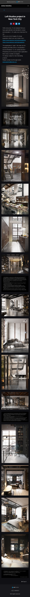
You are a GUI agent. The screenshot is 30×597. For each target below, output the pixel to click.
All (4, 10)
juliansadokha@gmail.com (10, 62)
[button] (24, 581)
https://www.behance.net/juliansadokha (13, 42)
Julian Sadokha (6, 6)
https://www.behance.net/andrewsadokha (14, 40)
